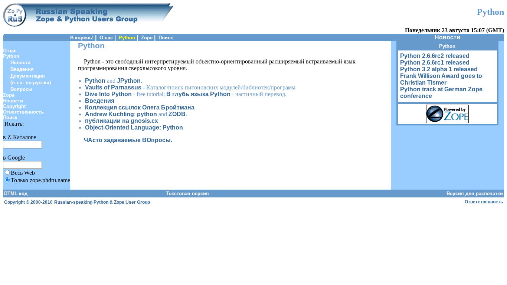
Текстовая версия (187, 193)
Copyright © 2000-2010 (28, 202)
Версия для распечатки (475, 193)
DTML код (15, 193)
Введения (22, 69)
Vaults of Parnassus (113, 87)
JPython (129, 81)
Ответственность (23, 112)
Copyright (14, 106)
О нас (106, 37)
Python (11, 56)
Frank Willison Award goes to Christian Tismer (441, 79)
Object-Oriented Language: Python (134, 127)
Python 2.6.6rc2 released (435, 56)
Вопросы (21, 89)
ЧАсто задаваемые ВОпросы (127, 140)
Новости (20, 62)
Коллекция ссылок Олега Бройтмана (139, 107)
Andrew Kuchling (109, 114)
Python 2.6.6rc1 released (435, 62)
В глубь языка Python (198, 94)
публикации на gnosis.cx (121, 121)
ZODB (177, 114)
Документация (27, 76)
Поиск (165, 37)
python (147, 114)
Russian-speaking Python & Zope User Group (102, 202)
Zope (147, 37)
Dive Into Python (108, 94)
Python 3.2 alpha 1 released (439, 69)
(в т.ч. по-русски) (30, 82)
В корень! (82, 37)
